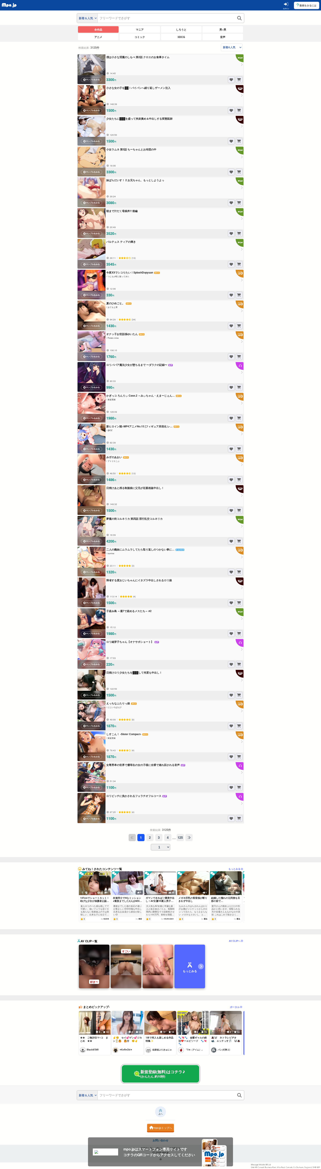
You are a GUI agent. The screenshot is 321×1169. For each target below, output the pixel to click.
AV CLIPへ (234, 940)
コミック (140, 37)
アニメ (98, 37)
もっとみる (234, 868)
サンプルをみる (93, 80)
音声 (222, 37)
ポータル (235, 1007)
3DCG (181, 37)
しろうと (181, 29)
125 (180, 837)
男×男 (222, 29)
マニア (140, 29)
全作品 (98, 29)
